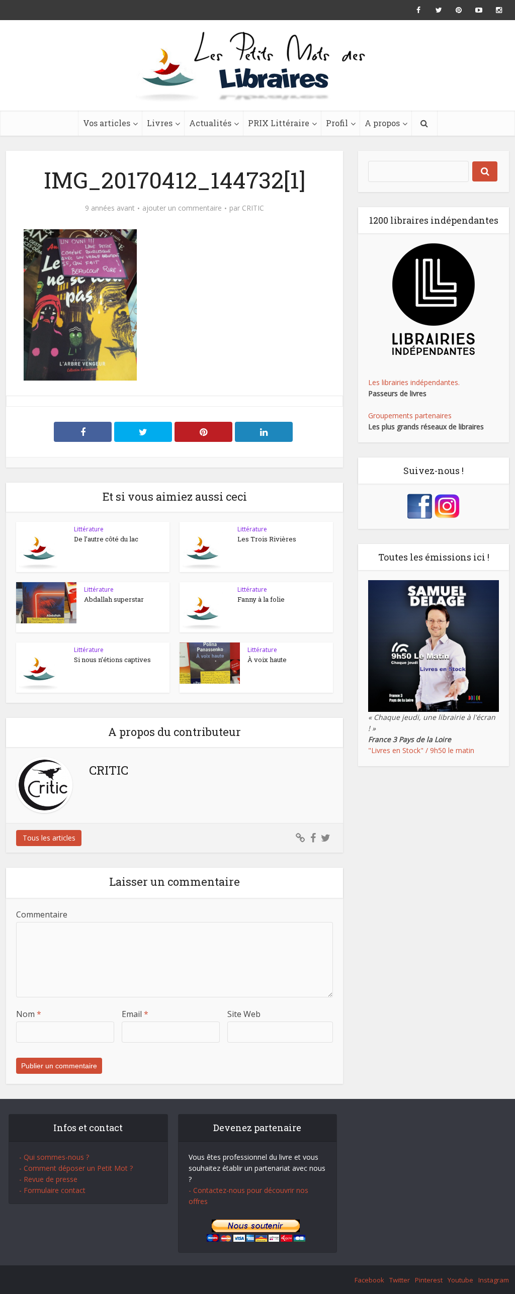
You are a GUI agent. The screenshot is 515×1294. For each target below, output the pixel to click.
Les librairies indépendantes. (414, 382)
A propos (382, 123)
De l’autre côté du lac (106, 538)
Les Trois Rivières (266, 538)
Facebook (369, 1279)
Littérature (89, 529)
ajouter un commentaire (182, 208)
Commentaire (41, 914)
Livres (160, 123)
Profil (337, 123)
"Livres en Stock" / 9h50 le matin (421, 750)
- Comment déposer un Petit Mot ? (76, 1168)
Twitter (399, 1279)
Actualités (210, 123)
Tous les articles (49, 838)
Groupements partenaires (410, 415)
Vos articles (106, 123)
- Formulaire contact (52, 1190)
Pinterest (429, 1279)
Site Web (244, 1014)
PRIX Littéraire (278, 123)
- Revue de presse (48, 1179)
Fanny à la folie (261, 599)
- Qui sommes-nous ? (54, 1157)
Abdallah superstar (114, 599)
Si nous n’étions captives (112, 659)
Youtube (460, 1279)
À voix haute (267, 659)
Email (135, 1014)
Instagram (493, 1279)
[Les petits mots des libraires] (257, 65)
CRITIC (253, 208)
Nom (28, 1014)
